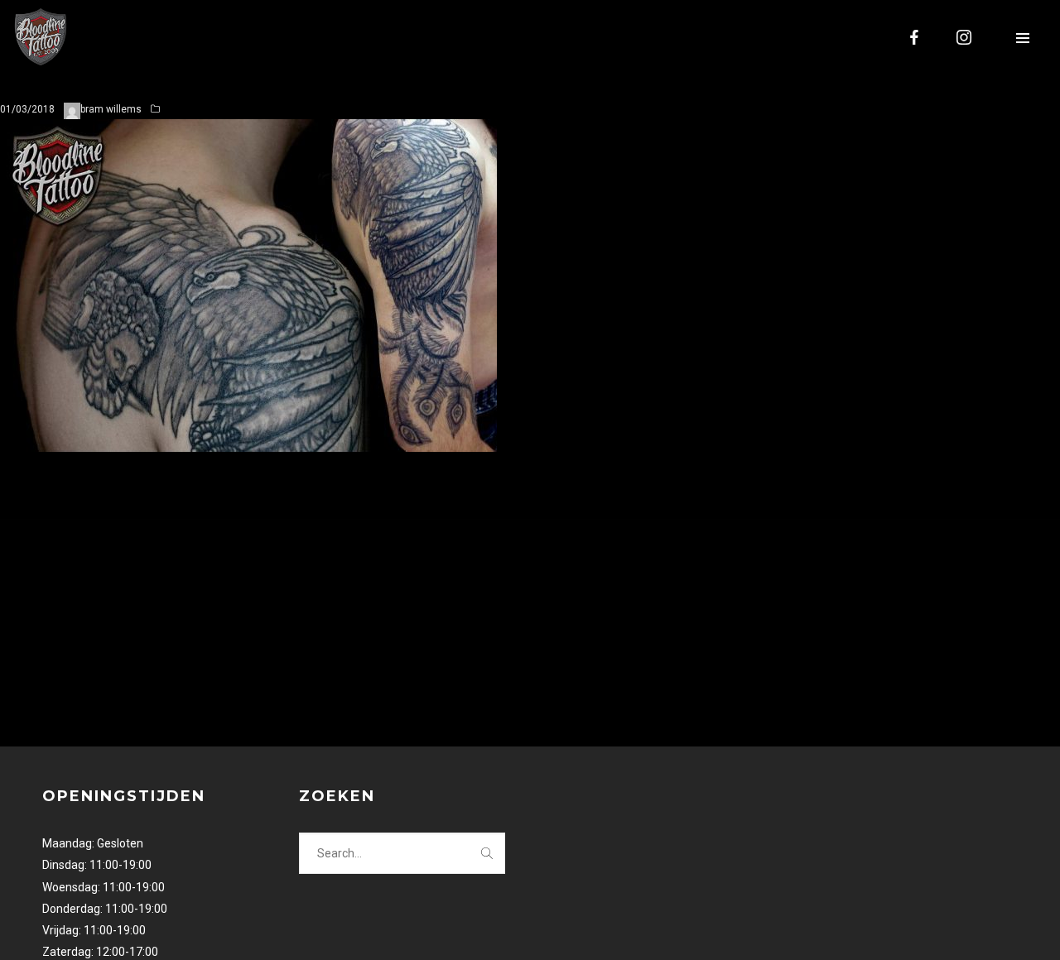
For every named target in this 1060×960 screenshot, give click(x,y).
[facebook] (915, 37)
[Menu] (1022, 37)
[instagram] (965, 37)
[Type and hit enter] (487, 853)
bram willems (111, 109)
